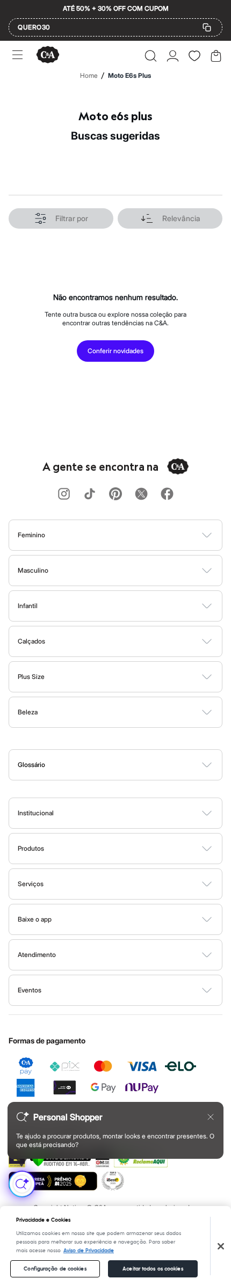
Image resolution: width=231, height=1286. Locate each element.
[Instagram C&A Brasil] (63, 494)
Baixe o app (35, 919)
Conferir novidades (115, 351)
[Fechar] (221, 1246)
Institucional (36, 813)
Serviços (31, 884)
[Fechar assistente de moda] (210, 1117)
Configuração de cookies (55, 1269)
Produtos (31, 848)
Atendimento (37, 955)
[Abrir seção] (133, 535)
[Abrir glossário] (129, 764)
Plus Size (31, 677)
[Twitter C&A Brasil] (141, 494)
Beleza (28, 712)
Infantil (28, 606)
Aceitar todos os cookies (152, 1269)
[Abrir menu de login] (172, 55)
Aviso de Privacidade (88, 1250)
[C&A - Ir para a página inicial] (48, 55)
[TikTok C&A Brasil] (89, 494)
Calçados (31, 641)
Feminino (31, 535)
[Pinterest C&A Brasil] (115, 494)
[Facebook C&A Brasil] (167, 494)
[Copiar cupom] (206, 27)
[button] (150, 55)
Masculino (33, 570)
